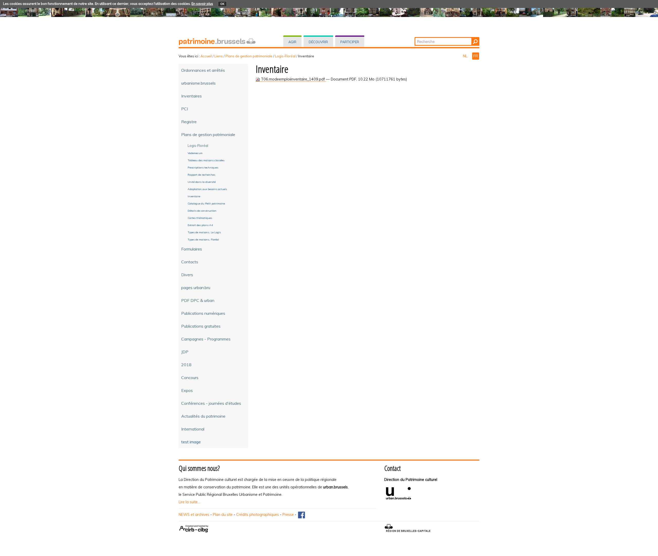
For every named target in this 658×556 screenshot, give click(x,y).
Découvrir (318, 42)
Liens (218, 56)
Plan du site (223, 514)
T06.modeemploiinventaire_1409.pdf (293, 79)
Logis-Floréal (285, 56)
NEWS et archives (194, 514)
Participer (349, 42)
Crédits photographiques (257, 514)
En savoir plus (202, 4)
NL (465, 56)
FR (475, 56)
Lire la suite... (189, 502)
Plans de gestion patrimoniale (248, 56)
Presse (288, 514)
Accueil (206, 56)
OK (222, 4)
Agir (292, 42)
